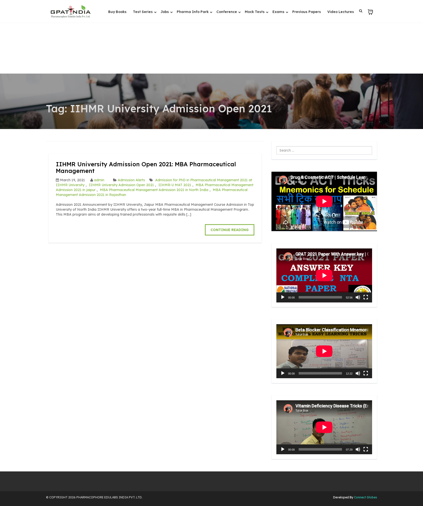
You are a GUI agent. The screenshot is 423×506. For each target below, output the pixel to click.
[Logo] (70, 11)
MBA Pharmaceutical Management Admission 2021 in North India (154, 190)
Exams (278, 12)
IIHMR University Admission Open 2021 (121, 185)
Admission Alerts (131, 180)
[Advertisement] (211, 36)
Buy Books (117, 12)
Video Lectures (340, 12)
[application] (324, 275)
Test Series (143, 12)
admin (99, 180)
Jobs (165, 12)
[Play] (282, 297)
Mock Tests (255, 12)
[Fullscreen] (365, 297)
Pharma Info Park (193, 12)
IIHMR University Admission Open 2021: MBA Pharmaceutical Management (146, 167)
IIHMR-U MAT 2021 (174, 185)
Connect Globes (365, 497)
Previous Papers (306, 12)
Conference (227, 12)
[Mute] (357, 297)
